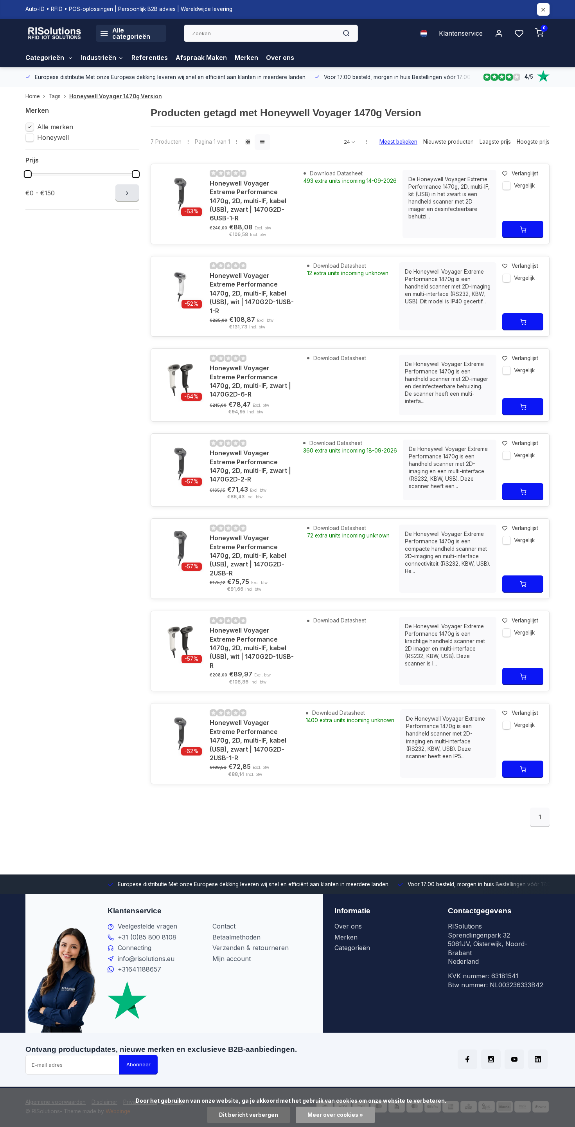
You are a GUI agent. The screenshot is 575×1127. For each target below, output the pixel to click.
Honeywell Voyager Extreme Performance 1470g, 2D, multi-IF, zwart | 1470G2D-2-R (250, 466)
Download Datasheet (335, 173)
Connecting (134, 948)
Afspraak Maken (201, 57)
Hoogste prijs (533, 142)
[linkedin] (538, 1059)
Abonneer (138, 1064)
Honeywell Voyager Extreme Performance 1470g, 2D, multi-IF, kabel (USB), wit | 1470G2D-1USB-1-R (252, 293)
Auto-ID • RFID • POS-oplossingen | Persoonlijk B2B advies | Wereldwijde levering (128, 9)
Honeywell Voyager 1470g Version (115, 96)
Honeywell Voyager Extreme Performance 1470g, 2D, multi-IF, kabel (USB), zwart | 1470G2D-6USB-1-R (248, 200)
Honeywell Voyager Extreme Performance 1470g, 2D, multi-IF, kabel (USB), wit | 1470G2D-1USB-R (252, 647)
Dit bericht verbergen (248, 1115)
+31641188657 (139, 969)
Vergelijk (524, 185)
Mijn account (231, 959)
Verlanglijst (525, 173)
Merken (246, 57)
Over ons (280, 57)
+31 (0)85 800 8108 (147, 937)
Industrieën (98, 57)
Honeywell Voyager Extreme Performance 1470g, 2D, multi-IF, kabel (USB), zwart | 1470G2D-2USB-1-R (248, 740)
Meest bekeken (398, 142)
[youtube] (514, 1059)
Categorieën (45, 57)
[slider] (28, 174)
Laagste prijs (495, 142)
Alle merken (55, 127)
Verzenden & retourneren (250, 948)
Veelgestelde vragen (147, 926)
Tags (55, 96)
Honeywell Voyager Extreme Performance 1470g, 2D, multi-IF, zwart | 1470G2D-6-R (250, 381)
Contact (223, 926)
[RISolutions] (54, 33)
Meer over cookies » (335, 1115)
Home (32, 96)
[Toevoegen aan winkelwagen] (522, 229)
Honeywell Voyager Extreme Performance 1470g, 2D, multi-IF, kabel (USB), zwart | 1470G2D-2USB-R (248, 555)
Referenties (149, 57)
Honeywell (53, 137)
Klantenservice (461, 33)
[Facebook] (467, 1059)
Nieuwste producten (448, 142)
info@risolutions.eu (146, 959)
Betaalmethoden (236, 937)
